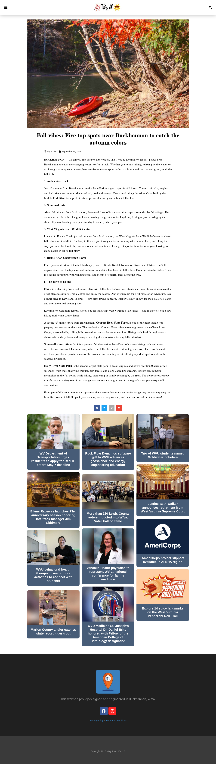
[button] (5, 7)
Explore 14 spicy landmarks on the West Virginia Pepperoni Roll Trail (163, 612)
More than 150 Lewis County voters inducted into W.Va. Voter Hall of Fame (108, 517)
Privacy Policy (96, 720)
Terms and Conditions (116, 720)
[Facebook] (104, 711)
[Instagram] (112, 711)
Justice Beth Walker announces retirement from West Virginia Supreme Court (163, 507)
